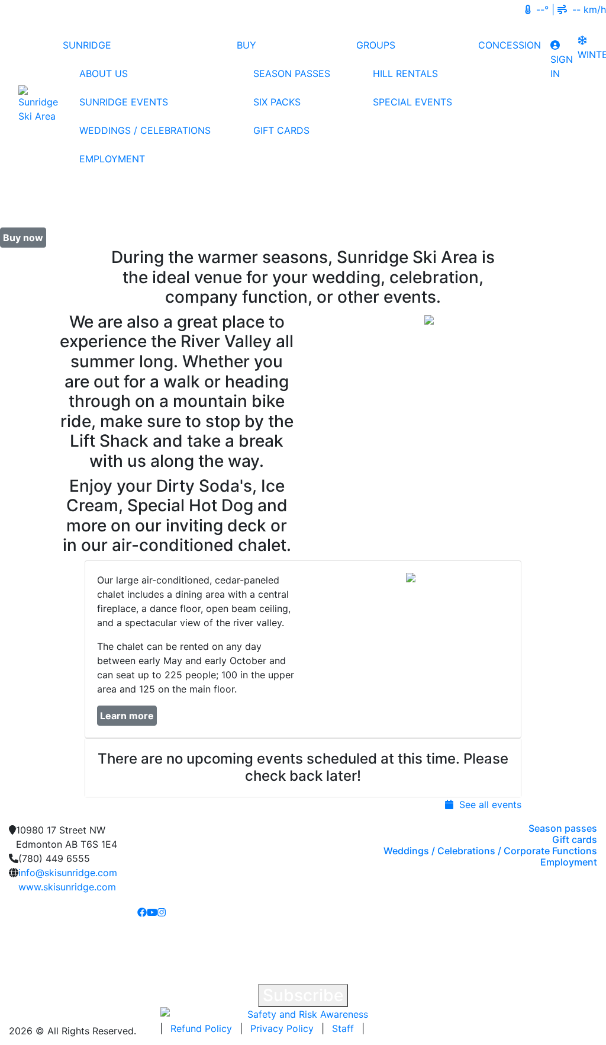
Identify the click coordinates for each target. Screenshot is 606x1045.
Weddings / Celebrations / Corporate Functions (490, 851)
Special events (412, 102)
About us (103, 73)
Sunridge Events (123, 102)
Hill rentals (405, 73)
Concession (509, 45)
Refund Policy (201, 1028)
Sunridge (87, 45)
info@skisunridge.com (67, 873)
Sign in (561, 66)
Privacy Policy (282, 1028)
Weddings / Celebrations (145, 130)
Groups (375, 45)
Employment (112, 159)
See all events (487, 804)
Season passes (291, 73)
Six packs (277, 102)
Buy (246, 45)
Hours (502, 9)
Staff (343, 1028)
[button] (117, 767)
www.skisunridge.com (67, 887)
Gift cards (281, 130)
